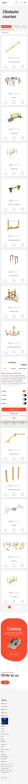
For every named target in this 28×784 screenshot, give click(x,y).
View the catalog (14, 654)
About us (3, 729)
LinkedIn (5, 712)
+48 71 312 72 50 (8, 764)
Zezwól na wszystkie (14, 409)
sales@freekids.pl (5, 772)
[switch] (25, 395)
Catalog (2, 731)
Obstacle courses (6, 26)
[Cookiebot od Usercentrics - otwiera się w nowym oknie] (21, 365)
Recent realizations (5, 734)
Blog (2, 736)
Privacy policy (4, 777)
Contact (5, 682)
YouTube (5, 709)
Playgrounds (3, 744)
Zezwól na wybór (14, 413)
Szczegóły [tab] (13, 368)
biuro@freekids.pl (5, 768)
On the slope (16, 26)
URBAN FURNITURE (6, 749)
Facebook (5, 703)
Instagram (5, 706)
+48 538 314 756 (8, 770)
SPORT (2, 747)
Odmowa (14, 417)
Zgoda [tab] (4, 368)
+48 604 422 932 (8, 766)
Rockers (25, 26)
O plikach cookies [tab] (22, 368)
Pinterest (5, 716)
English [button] (16, 2)
